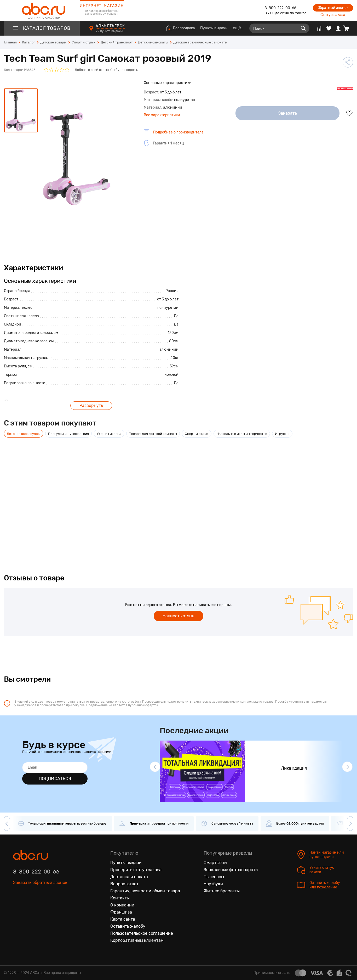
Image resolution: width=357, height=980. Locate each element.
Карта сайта (122, 919)
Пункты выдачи (214, 28)
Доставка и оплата (129, 876)
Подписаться (55, 778)
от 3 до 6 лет (168, 299)
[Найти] (303, 28)
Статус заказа (332, 15)
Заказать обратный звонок (40, 882)
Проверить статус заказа (136, 869)
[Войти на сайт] (338, 28)
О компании (122, 905)
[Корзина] (348, 28)
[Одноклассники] (28, 907)
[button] (155, 766)
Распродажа (184, 28)
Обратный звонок (333, 7)
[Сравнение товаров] (319, 28)
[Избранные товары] (328, 28)
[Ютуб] (39, 907)
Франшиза (121, 912)
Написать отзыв (178, 615)
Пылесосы (214, 876)
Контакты (120, 897)
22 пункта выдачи (109, 31)
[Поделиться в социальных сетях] (348, 62)
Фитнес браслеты (222, 890)
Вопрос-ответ (124, 883)
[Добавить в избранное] (349, 113)
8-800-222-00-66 (280, 8)
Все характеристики (162, 115)
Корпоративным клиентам (137, 940)
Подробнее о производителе (178, 132)
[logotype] (42, 10)
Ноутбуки (213, 883)
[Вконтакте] (17, 907)
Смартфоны (215, 862)
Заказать (287, 113)
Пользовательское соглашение (141, 933)
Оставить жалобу (127, 926)
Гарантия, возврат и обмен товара (145, 890)
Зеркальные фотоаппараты (231, 869)
